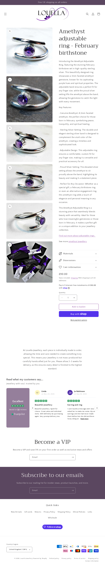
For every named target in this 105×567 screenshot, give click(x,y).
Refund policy (54, 558)
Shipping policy (93, 558)
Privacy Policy (49, 512)
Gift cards (28, 512)
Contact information (92, 561)
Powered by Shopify (40, 558)
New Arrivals (16, 512)
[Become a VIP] (72, 457)
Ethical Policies (79, 512)
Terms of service (80, 558)
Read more (84, 419)
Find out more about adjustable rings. (77, 236)
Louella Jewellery (26, 558)
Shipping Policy (64, 512)
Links (90, 512)
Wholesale (52, 518)
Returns (38, 512)
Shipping (74, 278)
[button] (5, 14)
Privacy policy (66, 558)
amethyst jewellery (78, 241)
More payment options (79, 320)
